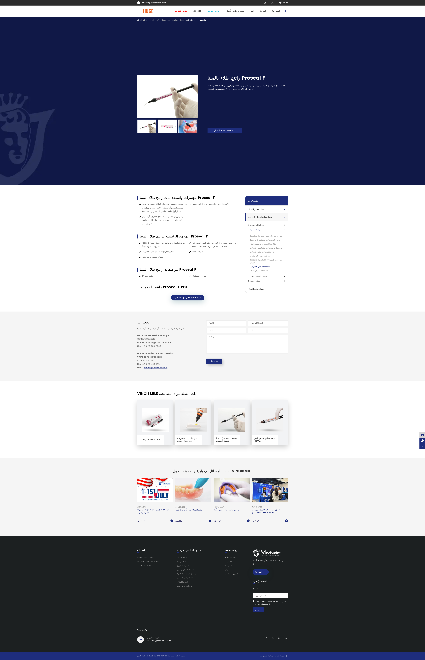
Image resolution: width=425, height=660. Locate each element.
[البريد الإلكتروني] (422, 435)
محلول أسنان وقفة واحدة (189, 550)
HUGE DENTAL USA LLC (158, 655)
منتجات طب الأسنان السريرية (159, 20)
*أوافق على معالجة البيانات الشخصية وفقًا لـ (270, 603)
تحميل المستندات (231, 573)
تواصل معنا (142, 630)
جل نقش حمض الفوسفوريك (259, 256)
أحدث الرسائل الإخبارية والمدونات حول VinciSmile (212, 471)
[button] (134, 125)
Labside (197, 11)
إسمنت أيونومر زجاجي (258, 276)
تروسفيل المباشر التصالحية (187, 573)
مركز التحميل (269, 2)
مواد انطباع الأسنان (257, 225)
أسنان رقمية (181, 561)
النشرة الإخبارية (230, 557)
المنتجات (253, 200)
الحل (252, 11)
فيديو (227, 569)
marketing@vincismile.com (152, 2)
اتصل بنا (276, 11)
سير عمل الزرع (183, 565)
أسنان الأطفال (182, 582)
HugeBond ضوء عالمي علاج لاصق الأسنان (265, 236)
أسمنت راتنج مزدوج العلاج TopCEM (262, 244)
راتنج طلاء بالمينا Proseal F (195, 20)
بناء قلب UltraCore (184, 586)
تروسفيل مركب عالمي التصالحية (261, 252)
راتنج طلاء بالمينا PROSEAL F (188, 297)
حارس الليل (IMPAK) (185, 569)
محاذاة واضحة (255, 281)
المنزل (142, 20)
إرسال (214, 361)
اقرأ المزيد (155, 520)
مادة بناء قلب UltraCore (258, 270)
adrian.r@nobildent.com (155, 367)
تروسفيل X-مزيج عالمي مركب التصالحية (264, 240)
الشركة (263, 11)
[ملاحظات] (422, 440)
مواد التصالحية (177, 20)
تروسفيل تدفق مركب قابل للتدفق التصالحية (265, 248)
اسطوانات (228, 565)
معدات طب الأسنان (234, 11)
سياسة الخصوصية (261, 604)
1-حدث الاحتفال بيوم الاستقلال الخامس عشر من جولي (153, 511)
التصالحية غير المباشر (185, 577)
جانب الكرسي (213, 11)
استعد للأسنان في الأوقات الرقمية (189, 510)
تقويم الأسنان (182, 557)
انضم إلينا (228, 561)
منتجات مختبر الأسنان (257, 209)
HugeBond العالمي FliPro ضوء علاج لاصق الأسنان (265, 261)
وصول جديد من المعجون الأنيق (226, 509)
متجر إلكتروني (180, 11)
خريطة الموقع (280, 655)
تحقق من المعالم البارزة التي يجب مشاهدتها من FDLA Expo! (266, 511)
